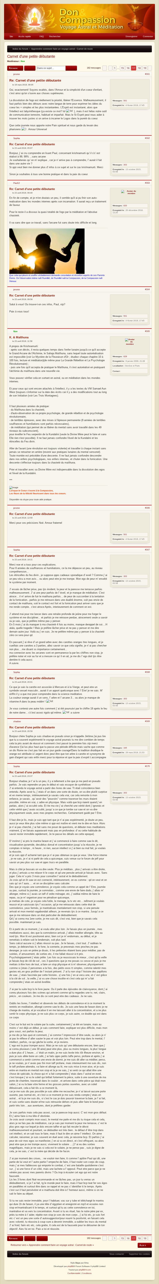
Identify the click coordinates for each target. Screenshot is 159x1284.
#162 (147, 138)
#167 (147, 549)
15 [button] (122, 68)
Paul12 (16, 183)
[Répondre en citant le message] (104, 81)
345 (125, 748)
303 (125, 165)
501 (125, 101)
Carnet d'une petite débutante (31, 56)
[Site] (79, 18)
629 (125, 356)
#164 (147, 289)
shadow (17, 721)
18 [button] (139, 68)
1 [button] (114, 68)
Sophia (16, 138)
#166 (147, 508)
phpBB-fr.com (85, 1270)
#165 (147, 331)
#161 (147, 74)
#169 (147, 721)
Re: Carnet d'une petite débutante (35, 80)
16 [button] (128, 68)
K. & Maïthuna (19, 337)
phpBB (70, 1266)
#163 (147, 183)
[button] (104, 68)
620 (125, 206)
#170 (147, 766)
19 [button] (144, 68)
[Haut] (149, 132)
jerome (16, 74)
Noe (23, 61)
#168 (147, 672)
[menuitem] (9, 36)
